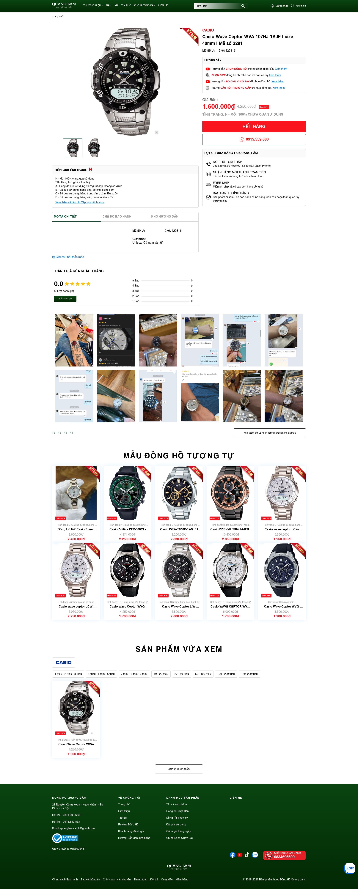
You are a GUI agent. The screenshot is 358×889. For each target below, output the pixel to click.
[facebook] (232, 857)
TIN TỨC (126, 5)
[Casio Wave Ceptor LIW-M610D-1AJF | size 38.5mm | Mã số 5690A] (179, 570)
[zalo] (255, 857)
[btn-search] (243, 6)
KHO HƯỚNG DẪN (144, 5)
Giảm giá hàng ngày (178, 831)
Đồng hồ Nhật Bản (177, 811)
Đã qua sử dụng (176, 824)
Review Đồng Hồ (128, 824)
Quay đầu (167, 879)
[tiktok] (247, 856)
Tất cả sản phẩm (176, 804)
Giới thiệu (124, 811)
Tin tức (122, 818)
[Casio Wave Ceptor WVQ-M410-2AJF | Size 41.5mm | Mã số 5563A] (282, 570)
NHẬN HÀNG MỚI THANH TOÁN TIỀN (239, 172)
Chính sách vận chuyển (117, 879)
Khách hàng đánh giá (131, 831)
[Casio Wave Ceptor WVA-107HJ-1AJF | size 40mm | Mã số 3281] (76, 708)
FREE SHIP (221, 183)
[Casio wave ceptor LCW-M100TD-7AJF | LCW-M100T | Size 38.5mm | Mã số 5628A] (76, 570)
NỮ (116, 5)
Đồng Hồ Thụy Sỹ (177, 818)
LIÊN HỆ (163, 5)
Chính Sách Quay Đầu (180, 838)
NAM (109, 5)
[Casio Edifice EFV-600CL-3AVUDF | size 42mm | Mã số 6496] (127, 493)
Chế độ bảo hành (117, 216)
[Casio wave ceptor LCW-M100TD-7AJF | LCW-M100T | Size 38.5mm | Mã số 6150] (282, 493)
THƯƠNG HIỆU (92, 5)
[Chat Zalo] (349, 868)
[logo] (64, 7)
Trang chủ (124, 804)
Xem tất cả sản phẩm (179, 769)
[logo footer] (179, 868)
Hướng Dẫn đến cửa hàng (134, 838)
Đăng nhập (281, 6)
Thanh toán (140, 879)
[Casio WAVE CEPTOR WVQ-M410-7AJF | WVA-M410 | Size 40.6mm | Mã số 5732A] (230, 570)
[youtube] (240, 857)
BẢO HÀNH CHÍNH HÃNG (231, 193)
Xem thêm (281, 69)
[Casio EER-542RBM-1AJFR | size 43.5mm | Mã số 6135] (230, 493)
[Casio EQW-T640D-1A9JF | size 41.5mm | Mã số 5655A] (179, 493)
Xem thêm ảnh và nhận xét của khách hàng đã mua (270, 433)
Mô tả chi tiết (65, 216)
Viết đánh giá (65, 299)
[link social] (65, 842)
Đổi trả (154, 879)
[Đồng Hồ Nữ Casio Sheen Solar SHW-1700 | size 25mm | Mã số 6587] (76, 493)
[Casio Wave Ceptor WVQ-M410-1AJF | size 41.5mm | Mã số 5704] (127, 570)
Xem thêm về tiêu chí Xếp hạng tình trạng (80, 202)
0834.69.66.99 (72, 815)
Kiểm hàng (182, 879)
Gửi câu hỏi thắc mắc (70, 257)
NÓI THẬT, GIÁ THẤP (227, 162)
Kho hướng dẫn (164, 216)
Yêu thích (300, 6)
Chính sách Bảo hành (65, 879)
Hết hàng (254, 127)
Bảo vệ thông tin (90, 879)
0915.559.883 (257, 139)
